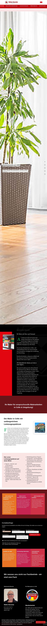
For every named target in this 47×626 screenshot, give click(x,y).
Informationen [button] (19, 624)
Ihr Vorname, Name (16, 530)
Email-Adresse (5, 534)
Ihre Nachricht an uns (20, 534)
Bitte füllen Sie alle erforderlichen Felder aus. (11, 543)
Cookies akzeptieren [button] (41, 622)
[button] (45, 161)
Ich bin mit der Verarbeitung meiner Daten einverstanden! (15, 540)
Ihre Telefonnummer (30, 530)
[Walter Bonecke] (12, 2)
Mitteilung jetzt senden (34, 534)
